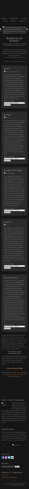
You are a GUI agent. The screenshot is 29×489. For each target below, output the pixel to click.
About (13, 21)
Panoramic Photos (8, 374)
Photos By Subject (15, 61)
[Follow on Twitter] (9, 458)
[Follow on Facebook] (3, 458)
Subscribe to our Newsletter (9, 477)
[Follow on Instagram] (6, 458)
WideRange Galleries (18, 485)
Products (14, 18)
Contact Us (5, 475)
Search (22, 21)
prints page (21, 339)
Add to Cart (7, 105)
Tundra (23, 61)
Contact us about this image (14, 368)
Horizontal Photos (22, 372)
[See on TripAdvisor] (12, 458)
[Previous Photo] (1, 31)
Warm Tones (16, 374)
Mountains (18, 376)
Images (4, 18)
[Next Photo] (28, 31)
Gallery (24, 18)
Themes (6, 61)
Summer (14, 372)
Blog (6, 21)
